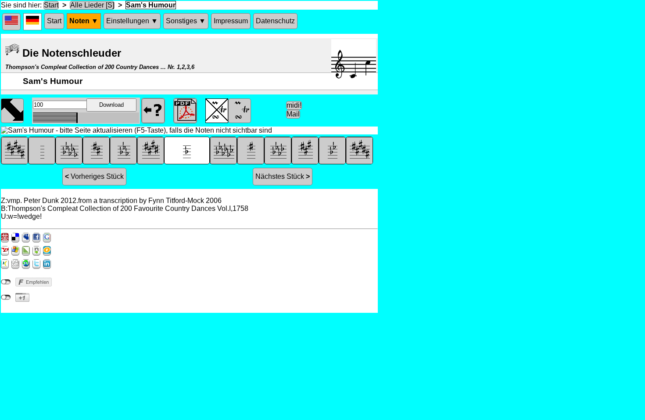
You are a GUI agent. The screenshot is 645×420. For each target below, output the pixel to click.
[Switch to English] (11, 21)
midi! (294, 105)
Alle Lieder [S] (92, 5)
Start (51, 5)
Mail (293, 114)
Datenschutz (275, 21)
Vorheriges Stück (94, 176)
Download (111, 104)
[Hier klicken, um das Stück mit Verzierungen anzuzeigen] (240, 110)
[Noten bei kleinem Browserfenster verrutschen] (12, 110)
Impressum (231, 21)
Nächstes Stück (282, 176)
